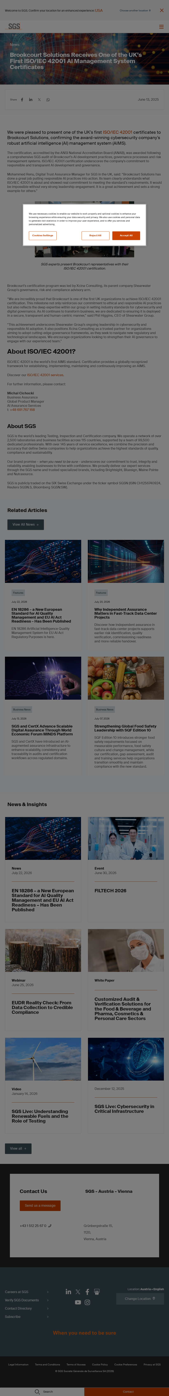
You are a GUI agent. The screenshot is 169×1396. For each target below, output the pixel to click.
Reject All (95, 235)
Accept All (126, 235)
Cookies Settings (42, 235)
